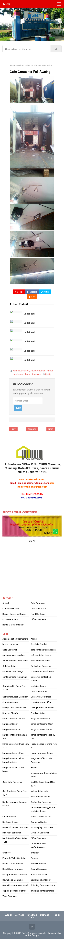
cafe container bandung (13, 655)
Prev (13, 429)
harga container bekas (41, 729)
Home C (34, 767)
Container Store (38, 608)
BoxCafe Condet (39, 644)
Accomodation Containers (15, 638)
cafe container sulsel (41, 660)
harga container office (12, 753)
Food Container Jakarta (13, 718)
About (8, 915)
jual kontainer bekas (40, 796)
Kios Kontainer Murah (41, 816)
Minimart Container (40, 832)
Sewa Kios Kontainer (40, 880)
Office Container (38, 619)
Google (20, 292)
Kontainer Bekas (10, 822)
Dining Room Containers (42, 707)
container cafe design (12, 671)
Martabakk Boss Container (15, 827)
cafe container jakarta (41, 655)
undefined (29, 313)
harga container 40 (11, 729)
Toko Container (9, 896)
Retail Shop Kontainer (12, 869)
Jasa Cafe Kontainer (12, 782)
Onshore (6, 852)
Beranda (32, 429)
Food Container (38, 614)
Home (12, 65)
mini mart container (11, 832)
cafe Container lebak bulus (15, 660)
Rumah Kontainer (39, 874)
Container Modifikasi (41, 696)
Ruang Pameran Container (14, 874)
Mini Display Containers (42, 827)
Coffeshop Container (41, 666)
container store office (41, 702)
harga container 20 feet (42, 724)
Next (50, 429)
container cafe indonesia (42, 671)
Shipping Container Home (43, 885)
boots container (10, 644)
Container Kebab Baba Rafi (15, 696)
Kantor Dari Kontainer (41, 802)
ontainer (35, 852)
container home (38, 686)
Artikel (5, 603)
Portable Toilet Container (14, 858)
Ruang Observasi (39, 869)
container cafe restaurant (14, 677)
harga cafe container (40, 718)
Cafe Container (38, 603)
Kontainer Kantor (10, 619)
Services (19, 915)
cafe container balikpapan (43, 649)
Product (35, 858)
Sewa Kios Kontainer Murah (15, 885)
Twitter (46, 292)
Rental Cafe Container (12, 624)
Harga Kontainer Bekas (42, 753)
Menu (6, 4)
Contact (44, 915)
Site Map (32, 915)
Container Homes (10, 608)
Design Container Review (14, 614)
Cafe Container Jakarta (34, 933)
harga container (9, 724)
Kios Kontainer (9, 816)
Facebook (32, 292)
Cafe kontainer (9, 666)
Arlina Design (32, 935)
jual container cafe (39, 791)
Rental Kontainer (38, 863)
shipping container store (42, 890)
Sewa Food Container (12, 880)
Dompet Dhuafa (10, 713)
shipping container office (14, 890)
